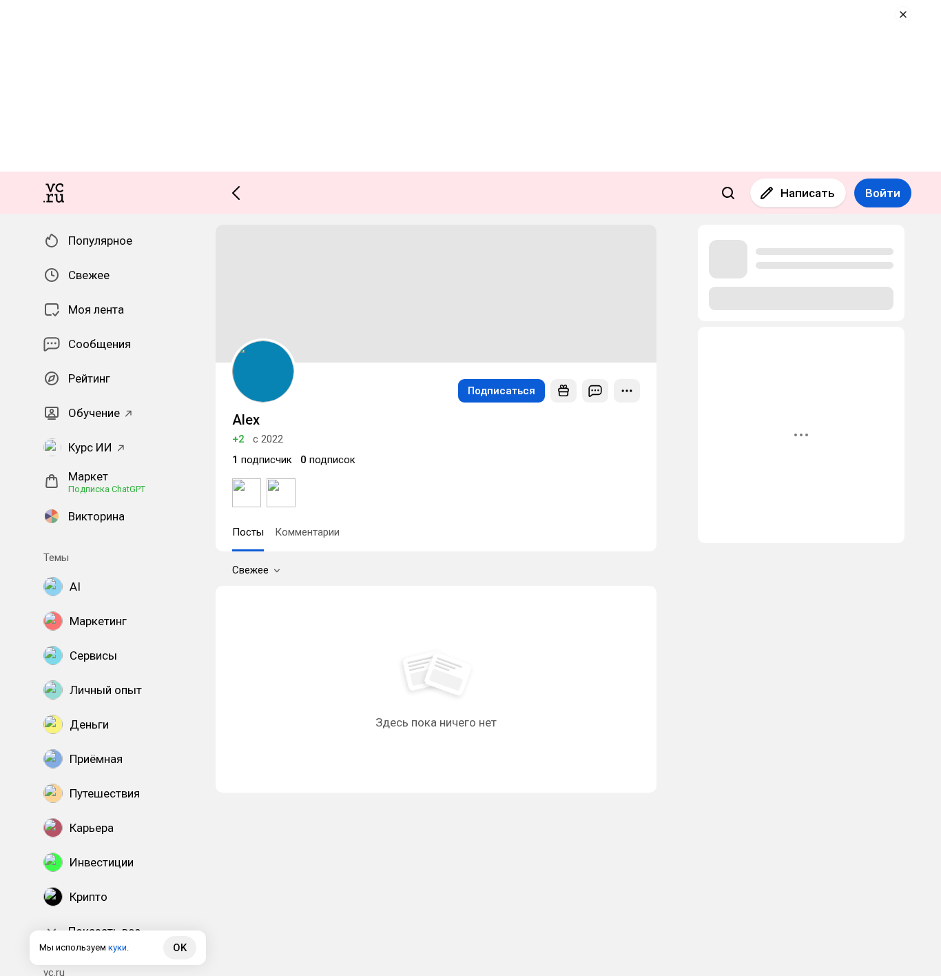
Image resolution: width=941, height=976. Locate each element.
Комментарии (307, 532)
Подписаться (501, 391)
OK (180, 948)
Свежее (250, 570)
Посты (248, 532)
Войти (882, 193)
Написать (807, 193)
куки (117, 947)
